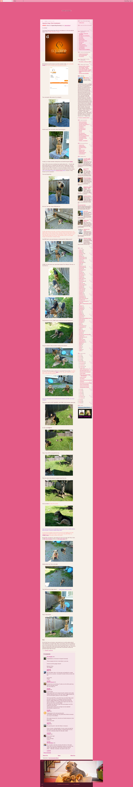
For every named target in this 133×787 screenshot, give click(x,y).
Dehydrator (81, 320)
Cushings (81, 286)
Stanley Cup (81, 339)
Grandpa (80, 292)
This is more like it (87, 177)
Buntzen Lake (81, 151)
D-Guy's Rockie (83, 377)
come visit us (67, 25)
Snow (80, 254)
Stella (80, 263)
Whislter (80, 343)
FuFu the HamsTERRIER (84, 73)
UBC (80, 148)
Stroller (80, 302)
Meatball (80, 256)
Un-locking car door (83, 138)
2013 (80, 356)
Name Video (81, 330)
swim (80, 350)
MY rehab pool (82, 133)
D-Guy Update (82, 373)
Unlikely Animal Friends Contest (85, 303)
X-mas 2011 (81, 289)
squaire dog (51, 650)
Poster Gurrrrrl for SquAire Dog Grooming (85, 375)
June (81, 390)
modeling (81, 314)
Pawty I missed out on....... (85, 368)
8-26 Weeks (81, 126)
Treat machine (82, 281)
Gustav (43, 65)
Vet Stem (81, 272)
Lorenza (48, 734)
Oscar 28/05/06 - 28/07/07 (84, 68)
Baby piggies (81, 269)
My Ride (80, 43)
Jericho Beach (82, 153)
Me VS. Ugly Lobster (83, 40)
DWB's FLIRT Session (86, 221)
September (82, 366)
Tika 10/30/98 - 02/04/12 (83, 67)
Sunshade (87, 77)
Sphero (80, 338)
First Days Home (82, 125)
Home (59, 755)
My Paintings (81, 274)
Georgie (80, 279)
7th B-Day (81, 277)
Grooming (46, 650)
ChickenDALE (82, 297)
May (81, 392)
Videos (80, 249)
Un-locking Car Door (83, 45)
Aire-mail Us (81, 56)
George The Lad (50, 682)
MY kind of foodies (48, 538)
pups (80, 345)
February (82, 396)
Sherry (48, 723)
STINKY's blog (45, 535)
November (82, 363)
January (82, 397)
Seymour (81, 276)
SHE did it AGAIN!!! (87, 238)
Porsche (80, 333)
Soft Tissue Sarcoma (83, 301)
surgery (80, 349)
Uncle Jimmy (81, 340)
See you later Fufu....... (86, 169)
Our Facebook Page (83, 55)
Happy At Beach (82, 44)
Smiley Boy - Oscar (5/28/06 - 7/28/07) (87, 187)
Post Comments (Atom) (54, 758)
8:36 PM (48, 741)
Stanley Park (81, 145)
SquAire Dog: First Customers (51, 23)
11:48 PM (49, 750)
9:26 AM (48, 710)
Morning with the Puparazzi (85, 371)
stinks (57, 372)
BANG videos (81, 278)
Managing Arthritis (82, 134)
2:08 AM (48, 688)
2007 (80, 401)
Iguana (80, 324)
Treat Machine (82, 47)
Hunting (80, 252)
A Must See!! (81, 22)
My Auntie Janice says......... (85, 370)
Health (80, 251)
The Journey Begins (83, 123)
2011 (80, 359)
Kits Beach (81, 253)
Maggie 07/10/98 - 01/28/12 (84, 66)
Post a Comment (47, 752)
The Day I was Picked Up (84, 124)
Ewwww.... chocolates (83, 140)
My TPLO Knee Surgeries (84, 135)
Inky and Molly (50, 742)
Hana (80, 323)
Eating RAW (81, 262)
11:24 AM (49, 722)
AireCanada (81, 315)
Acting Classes (82, 284)
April (81, 393)
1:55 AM (48, 681)
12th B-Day (81, 291)
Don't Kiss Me (82, 39)
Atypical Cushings (59, 170)
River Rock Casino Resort (84, 334)
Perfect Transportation (84, 384)
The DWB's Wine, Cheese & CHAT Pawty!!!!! (87, 159)
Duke (48, 670)
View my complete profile (84, 117)
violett (48, 711)
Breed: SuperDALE (83, 121)
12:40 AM (49, 669)
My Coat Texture (82, 129)
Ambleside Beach (82, 152)
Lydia (80, 328)
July (81, 389)
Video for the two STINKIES (84, 49)
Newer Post (45, 755)
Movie (80, 329)
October (81, 364)
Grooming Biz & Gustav (84, 387)
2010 (80, 360)
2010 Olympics (82, 257)
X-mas (80, 282)
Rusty (80, 310)
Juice (80, 271)
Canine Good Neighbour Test (84, 318)
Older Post (73, 755)
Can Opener (82, 378)
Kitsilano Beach (82, 146)
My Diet (80, 130)
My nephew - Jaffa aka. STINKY (85, 61)
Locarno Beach (82, 325)
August (81, 367)
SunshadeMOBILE (82, 136)
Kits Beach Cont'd (82, 147)
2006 (80, 402)
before (71, 161)
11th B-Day (81, 294)
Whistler (80, 305)
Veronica (81, 268)
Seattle (80, 259)
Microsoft (81, 309)
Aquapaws (81, 308)
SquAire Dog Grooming (84, 385)
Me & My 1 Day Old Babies (84, 35)
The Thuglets (49, 656)
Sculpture (81, 335)
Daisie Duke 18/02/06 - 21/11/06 (85, 69)
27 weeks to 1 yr (82, 128)
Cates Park (86, 211)
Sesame (80, 261)
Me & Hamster (82, 48)
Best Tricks (81, 38)
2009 (80, 399)
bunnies (80, 313)
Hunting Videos (82, 258)
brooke (48, 689)
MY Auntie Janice (61, 538)
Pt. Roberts (81, 299)
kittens (80, 344)
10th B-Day (81, 273)
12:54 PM (49, 733)
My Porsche (81, 42)
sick (80, 348)
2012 (80, 357)
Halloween (81, 293)
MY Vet (80, 131)
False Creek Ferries (83, 298)
